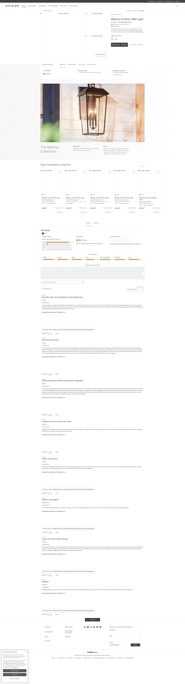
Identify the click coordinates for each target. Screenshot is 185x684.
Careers (53, 658)
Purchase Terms (87, 658)
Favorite (133, 44)
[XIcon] (91, 627)
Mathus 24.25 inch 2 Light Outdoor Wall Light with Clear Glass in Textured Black (73, 329)
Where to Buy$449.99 (119, 44)
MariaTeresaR (45, 502)
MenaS (44, 383)
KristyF (44, 343)
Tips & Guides (42, 5)
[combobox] (177, 6)
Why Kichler (63, 5)
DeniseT (44, 300)
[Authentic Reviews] (45, 233)
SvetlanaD (44, 584)
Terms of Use (69, 658)
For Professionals (53, 5)
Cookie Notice (111, 658)
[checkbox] (112, 38)
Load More (92, 619)
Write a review (141, 10)
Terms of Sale (77, 658)
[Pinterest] (97, 627)
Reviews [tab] (88, 223)
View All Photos (101, 55)
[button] (112, 240)
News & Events (49, 632)
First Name (112, 630)
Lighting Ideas (32, 5)
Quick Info (62, 64)
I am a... (111, 642)
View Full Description (137, 31)
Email (110, 636)
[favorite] (60, 171)
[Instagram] (85, 627)
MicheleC (44, 424)
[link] (84, 240)
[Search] (177, 6)
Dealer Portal (68, 627)
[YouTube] (100, 627)
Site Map (67, 636)
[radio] (112, 38)
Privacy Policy (60, 658)
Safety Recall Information (68, 631)
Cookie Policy (15, 667)
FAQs (46, 636)
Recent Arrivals (73, 5)
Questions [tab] (96, 223)
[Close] (26, 652)
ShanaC (44, 461)
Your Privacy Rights (128, 658)
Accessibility (119, 658)
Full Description (71, 64)
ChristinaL (44, 542)
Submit (135, 644)
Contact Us (48, 627)
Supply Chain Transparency (99, 658)
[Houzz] (94, 627)
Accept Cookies (15, 670)
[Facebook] (88, 627)
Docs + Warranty (91, 64)
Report (57, 333)
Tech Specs (81, 64)
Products (23, 5)
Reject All (14, 674)
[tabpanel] (92, 425)
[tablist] (92, 223)
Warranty (47, 641)
